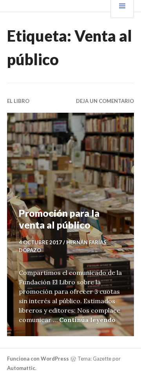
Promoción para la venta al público (59, 219)
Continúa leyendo (87, 320)
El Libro (18, 101)
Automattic (21, 368)
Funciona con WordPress (38, 358)
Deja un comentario (105, 101)
